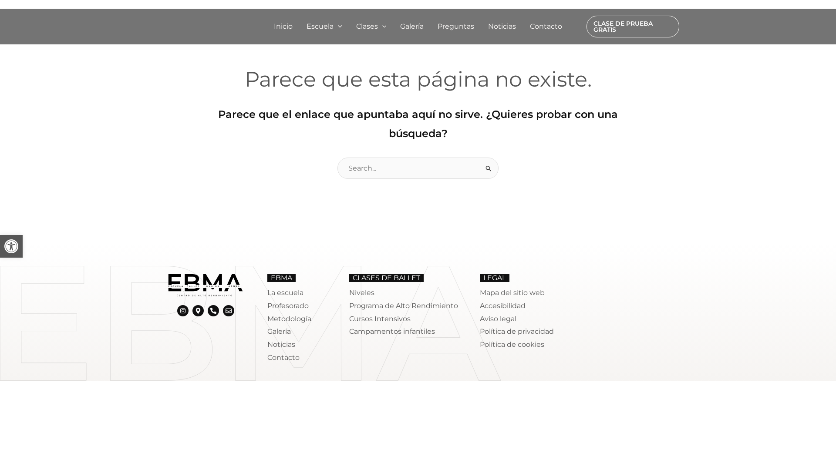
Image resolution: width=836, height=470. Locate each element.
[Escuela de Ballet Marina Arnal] (194, 26)
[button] (324, 26)
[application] (338, 26)
